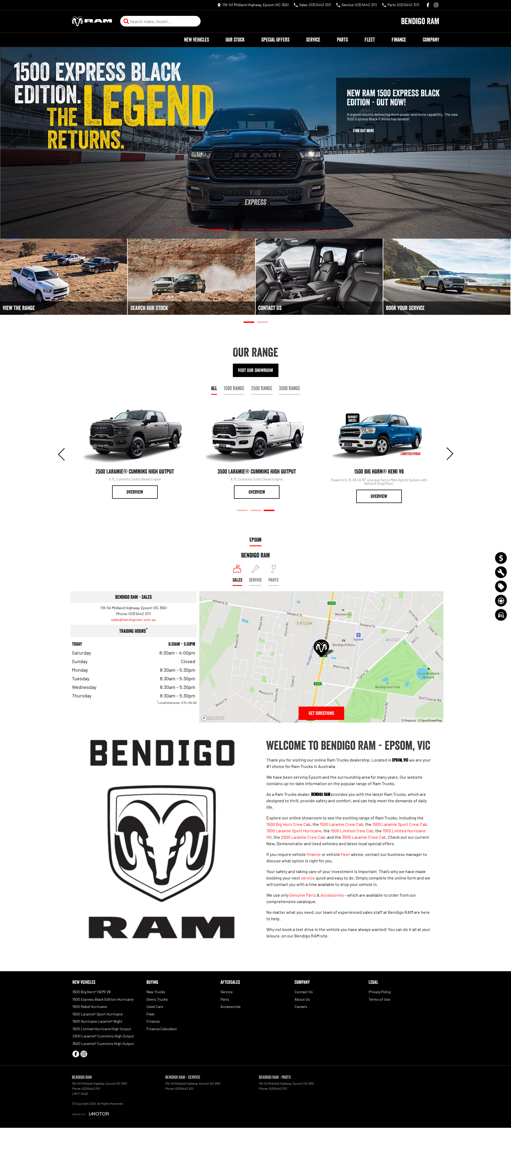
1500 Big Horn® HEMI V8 (91, 991)
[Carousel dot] (180, 230)
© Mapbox (408, 720)
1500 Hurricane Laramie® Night (97, 1021)
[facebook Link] (428, 5)
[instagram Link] (436, 5)
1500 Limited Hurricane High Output (101, 1028)
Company (431, 39)
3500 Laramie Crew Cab (364, 837)
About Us (302, 999)
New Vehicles (196, 39)
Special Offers (275, 39)
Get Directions (321, 713)
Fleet (370, 39)
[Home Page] (92, 21)
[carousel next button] (449, 453)
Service (313, 39)
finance (314, 854)
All (214, 388)
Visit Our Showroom (255, 370)
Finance (399, 39)
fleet (345, 854)
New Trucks (155, 991)
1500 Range (234, 388)
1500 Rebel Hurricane (89, 1006)
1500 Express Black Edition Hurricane (102, 999)
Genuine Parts (302, 894)
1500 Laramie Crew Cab (341, 824)
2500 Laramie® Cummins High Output (103, 1036)
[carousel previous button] (62, 453)
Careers (301, 1006)
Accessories (332, 894)
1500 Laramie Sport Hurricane (294, 830)
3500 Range (289, 388)
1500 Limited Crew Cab (352, 830)
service (308, 877)
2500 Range (261, 388)
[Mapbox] (214, 718)
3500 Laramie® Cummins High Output (103, 1043)
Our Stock (235, 39)
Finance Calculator (161, 1028)
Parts (342, 39)
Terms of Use (379, 999)
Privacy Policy (380, 991)
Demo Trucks (157, 999)
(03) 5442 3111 (140, 613)
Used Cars (154, 1006)
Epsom (255, 540)
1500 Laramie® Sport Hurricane (97, 1014)
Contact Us (304, 991)
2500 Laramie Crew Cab (303, 837)
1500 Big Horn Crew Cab (288, 824)
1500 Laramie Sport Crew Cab (399, 824)
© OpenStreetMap (430, 720)
